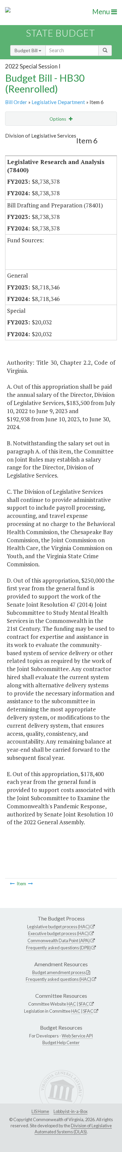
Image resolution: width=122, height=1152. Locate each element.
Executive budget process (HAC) (58, 933)
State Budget (60, 33)
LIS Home (40, 1111)
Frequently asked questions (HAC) (58, 979)
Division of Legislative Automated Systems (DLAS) (73, 1128)
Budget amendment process (59, 972)
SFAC (84, 1004)
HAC (71, 1004)
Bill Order (16, 102)
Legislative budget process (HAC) (58, 926)
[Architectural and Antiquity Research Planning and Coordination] (30, 883)
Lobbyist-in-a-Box (70, 1111)
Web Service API (77, 1035)
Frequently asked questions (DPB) (58, 947)
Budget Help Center (61, 1042)
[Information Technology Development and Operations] (12, 883)
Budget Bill (27, 50)
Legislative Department (58, 102)
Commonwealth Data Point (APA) (58, 940)
